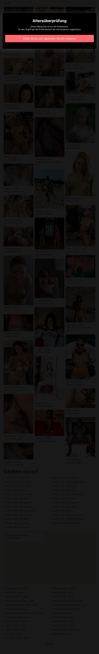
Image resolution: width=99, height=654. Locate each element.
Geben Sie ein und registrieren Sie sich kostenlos (49, 38)
